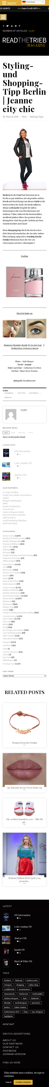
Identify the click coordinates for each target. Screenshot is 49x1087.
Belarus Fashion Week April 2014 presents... (24, 879)
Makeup (6, 550)
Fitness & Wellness (11, 544)
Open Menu (3, 17)
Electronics (8, 570)
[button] (15, 1076)
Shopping (6, 642)
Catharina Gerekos (32, 368)
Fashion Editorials (11, 590)
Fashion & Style (9, 588)
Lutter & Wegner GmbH (13, 512)
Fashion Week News (11, 593)
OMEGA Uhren (9, 518)
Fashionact (23, 994)
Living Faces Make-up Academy (17, 495)
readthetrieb (9, 989)
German (30, 2)
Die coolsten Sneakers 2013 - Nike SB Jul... (24, 821)
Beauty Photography (12, 541)
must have (36, 1003)
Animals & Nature (10, 639)
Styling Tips (36, 116)
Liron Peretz (8, 509)
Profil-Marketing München (15, 520)
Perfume (7, 552)
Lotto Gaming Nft (23, 463)
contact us (11, 1047)
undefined (7, 645)
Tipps (5, 649)
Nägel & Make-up (24, 313)
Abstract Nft (20, 474)
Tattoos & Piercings (11, 558)
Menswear (7, 604)
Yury (24, 116)
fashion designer (11, 998)
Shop (26, 1012)
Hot (6, 433)
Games (6, 575)
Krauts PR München (11, 506)
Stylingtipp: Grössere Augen (24, 348)
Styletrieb (35, 998)
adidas (6, 498)
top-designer (37, 1012)
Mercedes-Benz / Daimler (14, 515)
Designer (8, 985)
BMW (5, 503)
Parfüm (24, 256)
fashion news (32, 980)
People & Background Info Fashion (18, 613)
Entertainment (9, 564)
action (5, 655)
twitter (21, 393)
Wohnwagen (8, 660)
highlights (8, 1016)
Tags (30, 433)
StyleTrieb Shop (10, 523)
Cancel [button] (8, 1082)
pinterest (34, 393)
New (13, 433)
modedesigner (21, 1003)
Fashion (7, 980)
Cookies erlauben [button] (23, 1082)
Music (5, 578)
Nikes (21, 217)
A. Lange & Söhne (10, 492)
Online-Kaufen (20, 1007)
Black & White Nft (23, 961)
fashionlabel (37, 994)
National (18, 980)
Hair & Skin (8, 547)
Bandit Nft (19, 949)
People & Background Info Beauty (18, 555)
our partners (13, 1043)
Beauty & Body (9, 536)
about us (9, 1040)
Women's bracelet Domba (24, 742)
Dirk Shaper (28, 361)
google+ (8, 397)
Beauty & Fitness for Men (14, 538)
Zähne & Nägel (9, 561)
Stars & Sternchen (11, 581)
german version (14, 1054)
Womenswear (9, 598)
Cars (5, 567)
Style (25, 998)
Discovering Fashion (12, 596)
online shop (33, 985)
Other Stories (8, 636)
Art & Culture (8, 619)
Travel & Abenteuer (10, 652)
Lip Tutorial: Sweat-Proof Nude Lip (24, 787)
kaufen (7, 1007)
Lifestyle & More (9, 616)
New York (7, 657)
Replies (21, 433)
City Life (6, 622)
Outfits (6, 610)
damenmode (9, 994)
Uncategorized (9, 664)
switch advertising (17, 1034)
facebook (8, 393)
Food (5, 627)
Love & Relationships (12, 633)
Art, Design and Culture (13, 630)
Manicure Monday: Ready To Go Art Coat (23, 345)
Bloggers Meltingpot (12, 501)
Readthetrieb (29, 381)
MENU (11, 3)
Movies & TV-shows (11, 573)
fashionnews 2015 (11, 1012)
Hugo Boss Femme (29, 371)
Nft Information (22, 451)
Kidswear (7, 601)
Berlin (5, 198)
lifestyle (7, 1003)
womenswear (24, 989)
